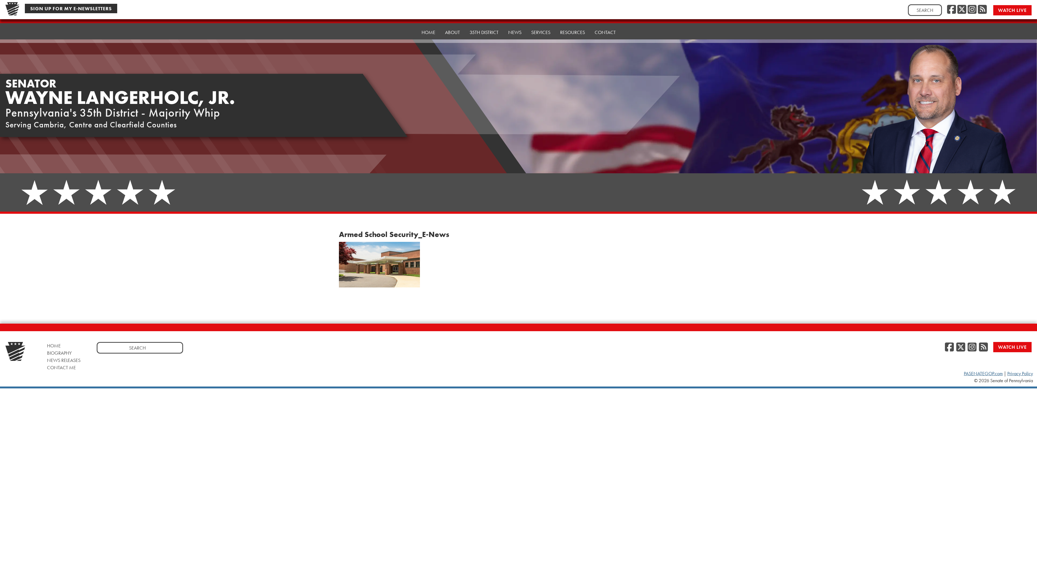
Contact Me (61, 367)
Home (428, 32)
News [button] (514, 32)
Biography (59, 353)
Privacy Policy (1020, 374)
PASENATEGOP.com (983, 374)
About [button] (452, 32)
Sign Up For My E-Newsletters (71, 8)
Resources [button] (572, 32)
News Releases (63, 360)
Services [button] (540, 32)
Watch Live (1012, 10)
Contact (605, 32)
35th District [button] (484, 32)
